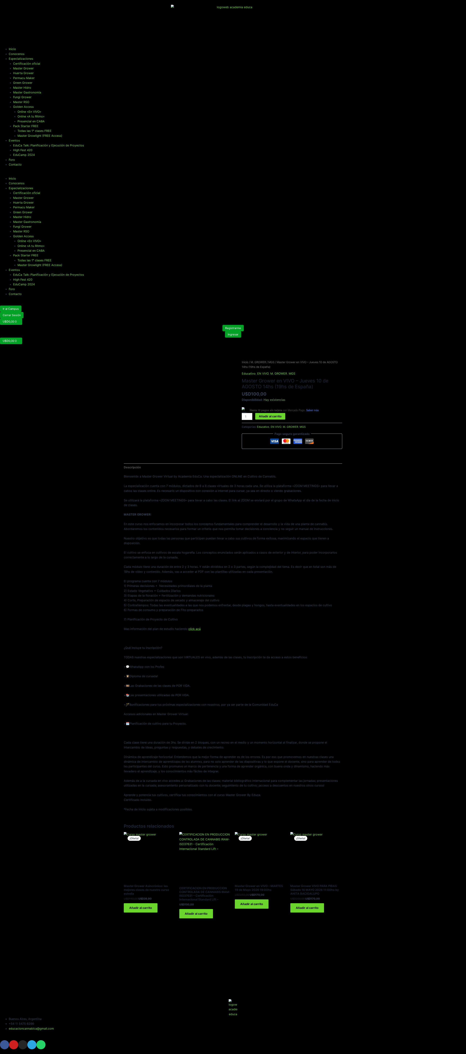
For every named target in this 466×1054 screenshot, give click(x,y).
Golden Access (23, 107)
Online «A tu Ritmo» (31, 116)
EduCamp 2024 (24, 155)
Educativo (249, 373)
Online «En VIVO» (29, 111)
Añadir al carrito (270, 416)
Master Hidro (22, 87)
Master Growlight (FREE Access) (39, 135)
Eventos (14, 140)
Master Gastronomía (27, 92)
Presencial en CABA (31, 121)
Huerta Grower (23, 73)
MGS (271, 362)
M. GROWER (258, 362)
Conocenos (16, 54)
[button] (233, 173)
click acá (194, 629)
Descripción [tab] (132, 467)
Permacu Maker (24, 78)
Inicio (12, 49)
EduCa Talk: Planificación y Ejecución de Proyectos (48, 145)
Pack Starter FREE (25, 126)
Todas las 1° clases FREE (34, 131)
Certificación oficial (26, 63)
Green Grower (22, 82)
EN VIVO (263, 373)
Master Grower (23, 68)
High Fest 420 (22, 150)
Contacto (15, 164)
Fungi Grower (22, 97)
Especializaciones (21, 58)
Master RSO (21, 102)
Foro (12, 160)
